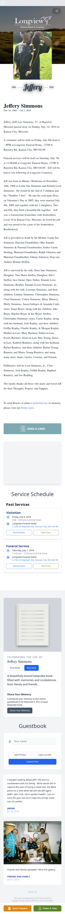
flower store (27, 407)
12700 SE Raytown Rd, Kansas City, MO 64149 (35, 526)
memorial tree (40, 403)
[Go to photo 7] (32, 861)
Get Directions (19, 532)
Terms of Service (41, 900)
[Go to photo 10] (38, 861)
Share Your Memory (20, 710)
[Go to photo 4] (27, 861)
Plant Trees (46, 532)
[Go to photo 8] (34, 861)
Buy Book (31, 667)
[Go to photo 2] (23, 861)
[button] (32, 842)
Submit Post (32, 761)
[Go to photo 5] (29, 861)
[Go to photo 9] (36, 861)
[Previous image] (6, 843)
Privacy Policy (24, 900)
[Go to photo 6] (31, 861)
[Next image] (58, 843)
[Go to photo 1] (22, 861)
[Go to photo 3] (25, 861)
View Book (15, 667)
